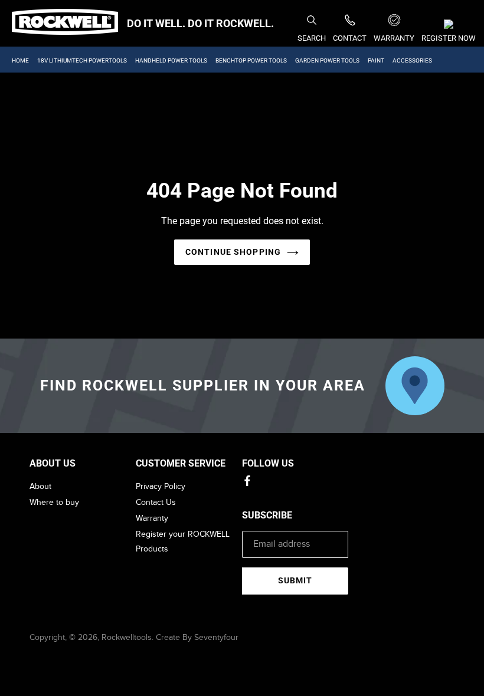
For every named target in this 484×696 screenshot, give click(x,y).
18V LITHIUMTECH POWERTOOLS (82, 60)
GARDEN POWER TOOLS (327, 60)
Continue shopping (233, 252)
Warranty (152, 518)
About (40, 486)
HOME (20, 60)
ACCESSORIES (412, 60)
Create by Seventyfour (197, 637)
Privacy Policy (160, 486)
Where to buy (54, 502)
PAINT (376, 60)
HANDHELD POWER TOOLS (171, 60)
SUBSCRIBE (267, 515)
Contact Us (156, 502)
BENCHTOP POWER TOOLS (251, 60)
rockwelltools (127, 637)
